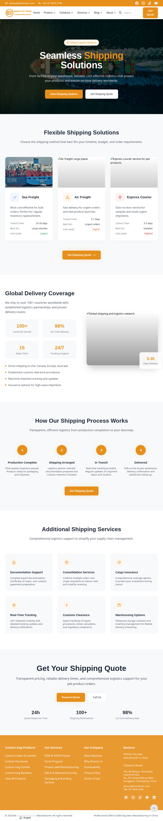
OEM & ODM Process (57, 755)
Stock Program (54, 761)
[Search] (120, 12)
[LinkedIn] (154, 797)
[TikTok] (150, 3)
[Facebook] (137, 3)
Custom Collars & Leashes (20, 755)
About (109, 12)
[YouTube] (156, 3)
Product (48, 12)
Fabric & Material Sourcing (61, 773)
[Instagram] (143, 3)
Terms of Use (92, 778)
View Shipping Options (64, 94)
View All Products (15, 778)
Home (36, 12)
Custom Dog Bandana (18, 773)
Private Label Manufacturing (62, 767)
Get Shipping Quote (102, 94)
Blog (96, 12)
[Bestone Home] (18, 12)
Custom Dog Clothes (17, 767)
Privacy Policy (92, 773)
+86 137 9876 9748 (52, 3)
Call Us (97, 697)
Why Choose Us (93, 761)
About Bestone (93, 755)
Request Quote (71, 697)
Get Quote (150, 12)
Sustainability (92, 767)
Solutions (65, 12)
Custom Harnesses (16, 761)
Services (82, 12)
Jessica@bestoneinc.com (22, 3)
